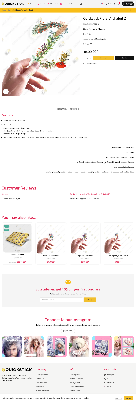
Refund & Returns (76, 378)
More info (118, 398)
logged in (83, 198)
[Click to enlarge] (6, 91)
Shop (10, 10)
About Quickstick (42, 374)
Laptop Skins (17, 257)
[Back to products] (130, 10)
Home (4, 10)
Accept (128, 398)
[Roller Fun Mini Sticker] (51, 238)
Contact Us (40, 378)
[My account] (114, 4)
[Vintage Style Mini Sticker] (118, 238)
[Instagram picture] (12, 346)
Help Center (40, 386)
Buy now (124, 58)
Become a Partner (42, 390)
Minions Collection (17, 254)
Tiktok (109, 386)
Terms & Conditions (77, 386)
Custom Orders (75, 390)
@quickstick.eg (68, 331)
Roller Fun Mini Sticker (51, 255)
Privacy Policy (75, 382)
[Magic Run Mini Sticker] (85, 238)
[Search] (81, 4)
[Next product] (133, 10)
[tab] (62, 108)
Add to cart (103, 58)
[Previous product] (128, 10)
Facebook (110, 382)
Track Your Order (41, 382)
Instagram (110, 374)
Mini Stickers (51, 258)
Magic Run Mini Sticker (85, 255)
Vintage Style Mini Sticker (118, 255)
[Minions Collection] (17, 238)
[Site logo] (13, 3)
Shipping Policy (75, 374)
